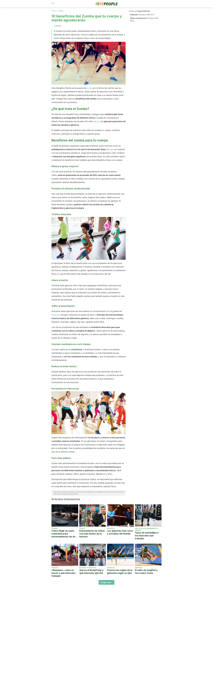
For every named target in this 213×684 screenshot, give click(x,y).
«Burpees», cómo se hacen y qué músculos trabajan (63, 573)
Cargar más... (106, 582)
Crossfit (54, 568)
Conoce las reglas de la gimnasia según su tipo (119, 571)
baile (111, 149)
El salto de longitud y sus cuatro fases (146, 571)
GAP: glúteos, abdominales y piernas (146, 529)
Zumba (60, 11)
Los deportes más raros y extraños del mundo (120, 532)
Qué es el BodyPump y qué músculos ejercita (91, 571)
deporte (96, 121)
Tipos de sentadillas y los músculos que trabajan (147, 535)
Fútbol (82, 528)
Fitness (53, 11)
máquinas (55, 315)
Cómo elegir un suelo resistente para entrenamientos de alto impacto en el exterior (64, 533)
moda (89, 88)
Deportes (111, 528)
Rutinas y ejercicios (87, 568)
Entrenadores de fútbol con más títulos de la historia (92, 533)
